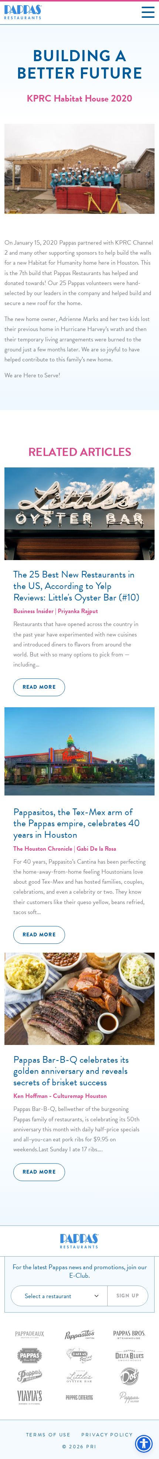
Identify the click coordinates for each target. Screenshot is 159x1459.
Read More (39, 687)
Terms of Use (48, 1435)
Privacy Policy (107, 1435)
